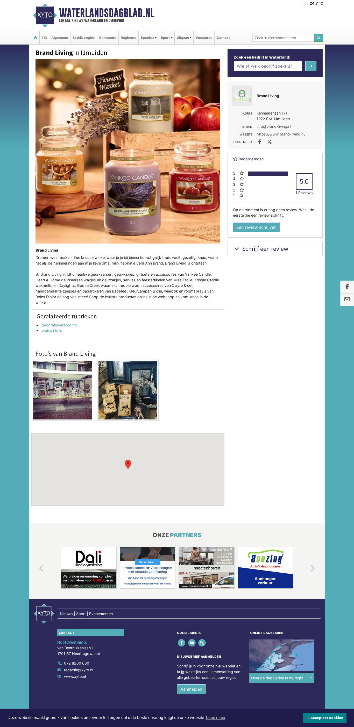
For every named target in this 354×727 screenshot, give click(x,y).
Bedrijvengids (84, 38)
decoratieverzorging (59, 325)
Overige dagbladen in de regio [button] (277, 678)
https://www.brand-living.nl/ (281, 134)
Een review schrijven (256, 227)
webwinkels (52, 330)
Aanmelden (191, 689)
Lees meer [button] (215, 717)
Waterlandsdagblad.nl (106, 13)
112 (44, 38)
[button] (128, 464)
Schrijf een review (264, 249)
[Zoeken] (318, 38)
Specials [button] (147, 38)
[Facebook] (182, 643)
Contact (223, 38)
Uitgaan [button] (183, 38)
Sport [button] (165, 38)
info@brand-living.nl (274, 126)
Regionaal (128, 38)
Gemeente (107, 38)
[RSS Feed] (202, 643)
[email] (347, 300)
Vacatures (204, 38)
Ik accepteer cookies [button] (325, 718)
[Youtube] (192, 643)
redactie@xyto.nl (78, 670)
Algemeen (59, 38)
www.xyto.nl (75, 676)
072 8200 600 (76, 663)
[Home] (35, 37)
